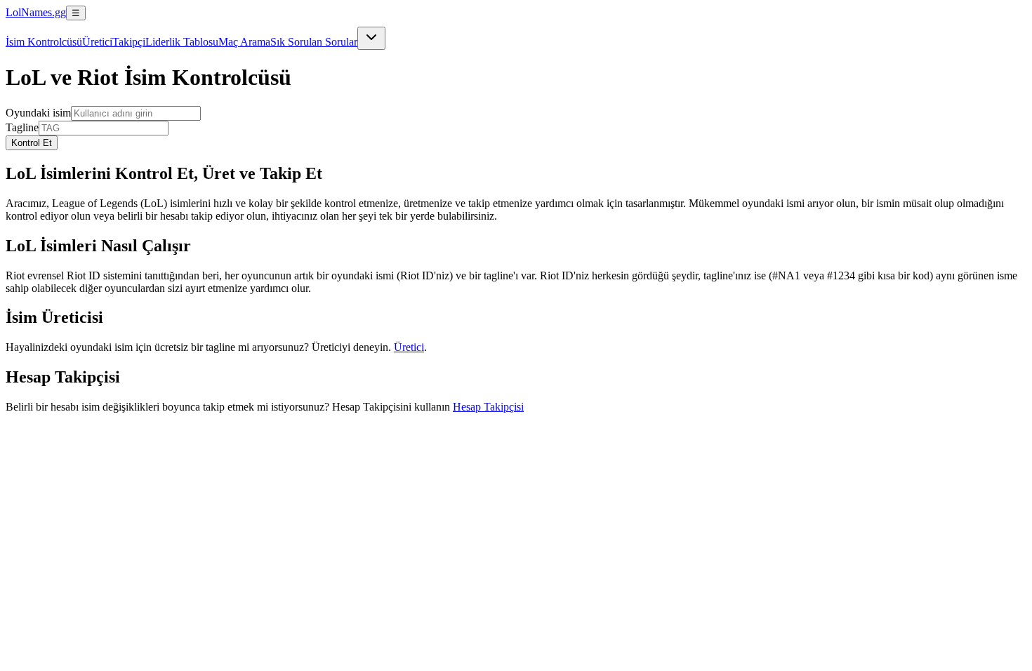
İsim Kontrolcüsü (44, 42)
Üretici (97, 42)
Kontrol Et (31, 143)
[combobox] (371, 38)
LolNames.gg (36, 12)
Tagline (22, 127)
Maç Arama (244, 42)
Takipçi (128, 42)
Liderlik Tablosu (181, 42)
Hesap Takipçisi (488, 407)
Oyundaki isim (38, 113)
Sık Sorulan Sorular (313, 42)
